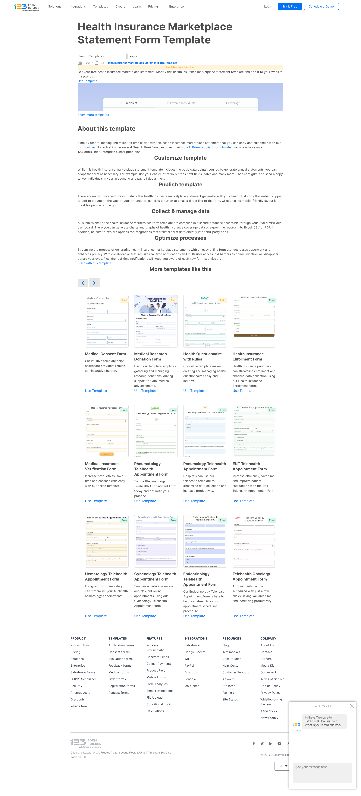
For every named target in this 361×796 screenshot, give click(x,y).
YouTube (279, 743)
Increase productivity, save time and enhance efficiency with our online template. (105, 481)
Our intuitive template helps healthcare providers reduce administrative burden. (105, 366)
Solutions (54, 6)
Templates (100, 6)
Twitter (262, 743)
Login (268, 6)
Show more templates (93, 115)
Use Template (87, 81)
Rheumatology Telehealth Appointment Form (151, 469)
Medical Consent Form (105, 354)
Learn (137, 6)
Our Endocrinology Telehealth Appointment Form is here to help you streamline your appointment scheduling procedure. (204, 601)
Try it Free (290, 6)
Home (87, 62)
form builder (86, 147)
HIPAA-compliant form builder (210, 147)
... (101, 62)
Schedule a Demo (321, 6)
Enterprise (176, 6)
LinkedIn (271, 743)
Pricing (153, 6)
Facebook (254, 743)
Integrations (77, 6)
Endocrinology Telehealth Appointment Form (200, 579)
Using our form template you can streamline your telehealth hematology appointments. (106, 591)
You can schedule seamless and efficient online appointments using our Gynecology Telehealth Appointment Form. (153, 596)
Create (120, 6)
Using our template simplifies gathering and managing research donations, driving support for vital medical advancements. (155, 376)
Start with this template (94, 263)
